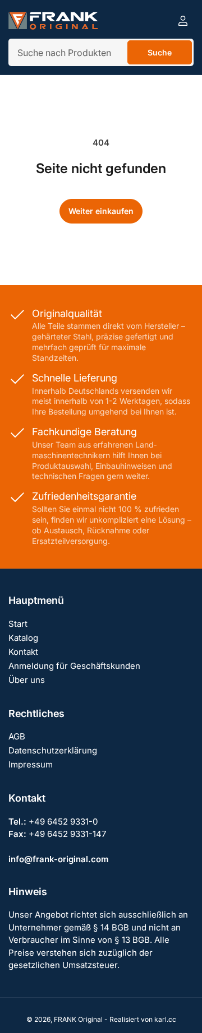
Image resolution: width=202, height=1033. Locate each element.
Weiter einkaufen (101, 211)
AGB (16, 736)
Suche (160, 52)
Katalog (23, 637)
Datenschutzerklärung (52, 750)
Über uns (26, 679)
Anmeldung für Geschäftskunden (74, 665)
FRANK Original (78, 1019)
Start (17, 623)
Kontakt (23, 651)
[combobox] (101, 52)
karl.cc (165, 1019)
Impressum (30, 764)
